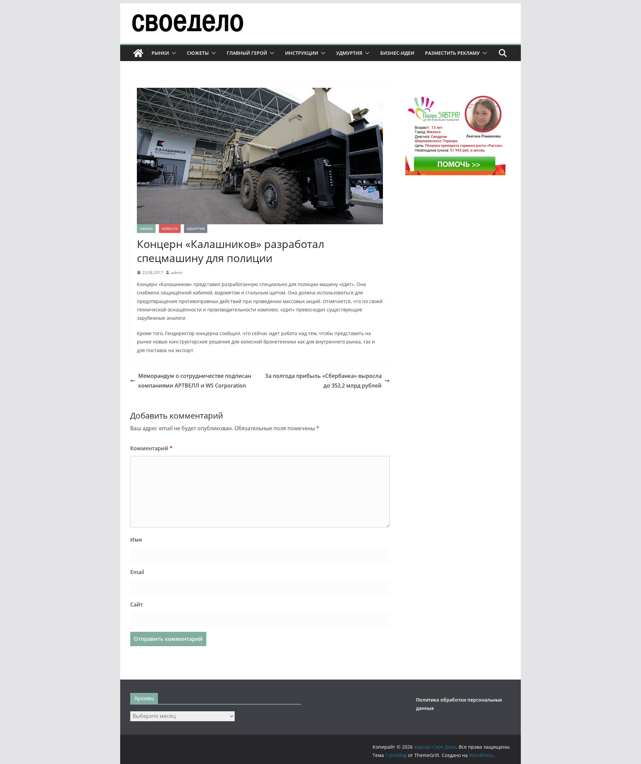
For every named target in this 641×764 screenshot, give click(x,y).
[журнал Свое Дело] (138, 53)
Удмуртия (349, 53)
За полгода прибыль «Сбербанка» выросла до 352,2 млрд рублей (323, 380)
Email (137, 572)
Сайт (136, 604)
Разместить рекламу (452, 53)
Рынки (160, 53)
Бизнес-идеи (397, 53)
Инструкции (301, 53)
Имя (136, 539)
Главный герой (247, 53)
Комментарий (151, 448)
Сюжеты (198, 53)
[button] (172, 53)
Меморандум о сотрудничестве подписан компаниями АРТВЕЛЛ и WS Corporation (194, 380)
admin (177, 272)
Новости (170, 228)
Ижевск (146, 228)
